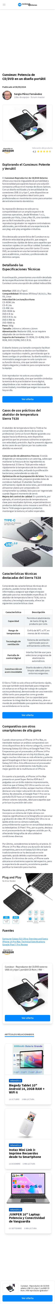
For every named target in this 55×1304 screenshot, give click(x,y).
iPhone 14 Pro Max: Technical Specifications (23, 941)
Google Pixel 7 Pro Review (15, 944)
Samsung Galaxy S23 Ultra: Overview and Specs (25, 938)
